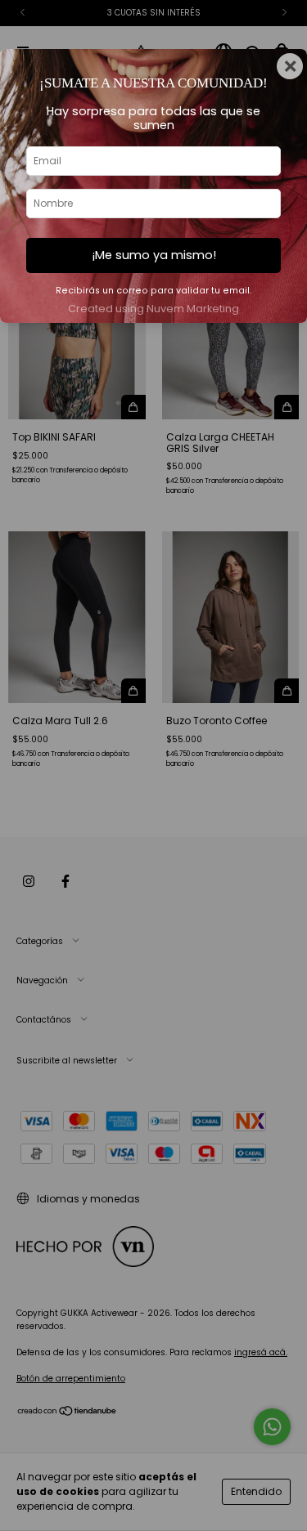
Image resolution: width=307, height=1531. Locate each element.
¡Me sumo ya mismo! (154, 255)
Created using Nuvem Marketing (153, 309)
